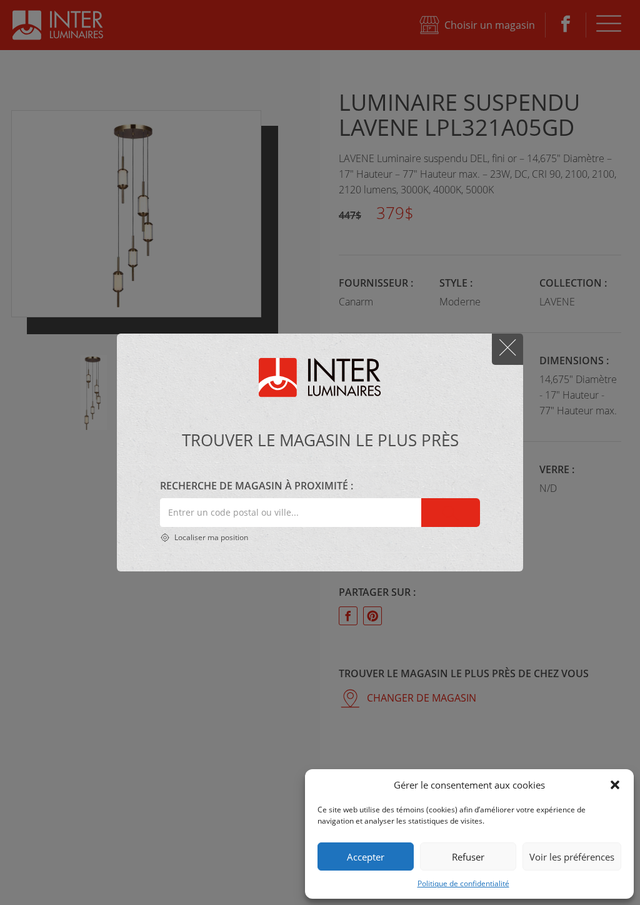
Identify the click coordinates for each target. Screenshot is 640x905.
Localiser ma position (210, 537)
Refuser (468, 857)
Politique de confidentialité (463, 883)
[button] (615, 785)
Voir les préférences (571, 857)
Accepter (365, 857)
